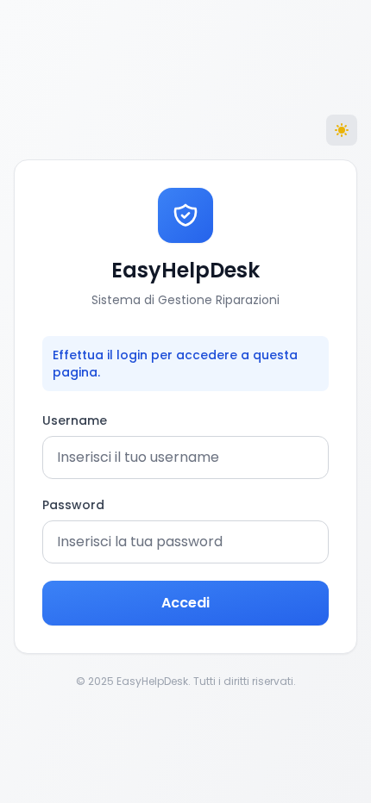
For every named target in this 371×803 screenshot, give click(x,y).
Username (74, 420)
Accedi (185, 603)
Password (73, 505)
